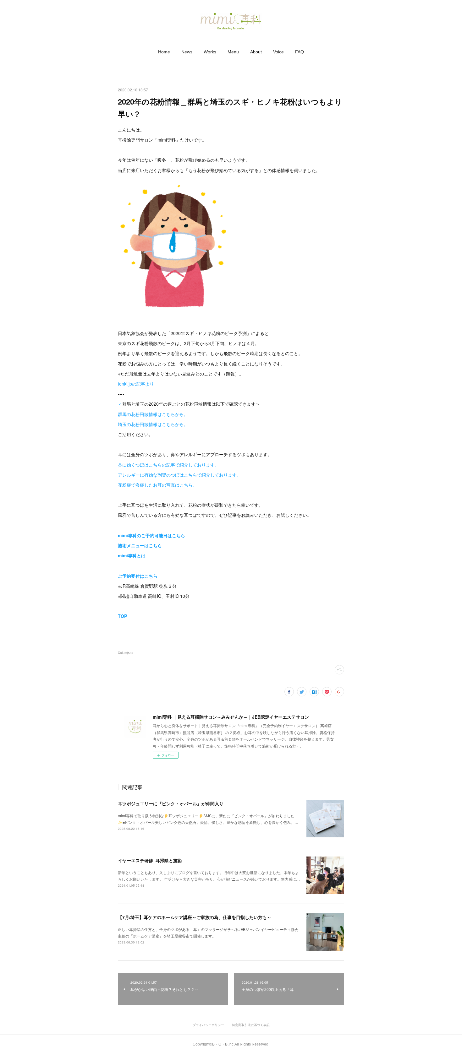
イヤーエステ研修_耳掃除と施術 (150, 860)
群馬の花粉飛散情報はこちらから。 (153, 414)
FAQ (299, 51)
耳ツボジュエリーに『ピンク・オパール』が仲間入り (170, 803)
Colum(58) (125, 653)
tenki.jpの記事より (136, 384)
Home (164, 51)
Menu (233, 51)
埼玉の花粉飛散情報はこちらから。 (153, 424)
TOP (122, 616)
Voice (278, 51)
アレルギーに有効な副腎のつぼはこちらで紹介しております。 (179, 475)
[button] (164, 51)
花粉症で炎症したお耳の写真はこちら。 (157, 485)
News (186, 51)
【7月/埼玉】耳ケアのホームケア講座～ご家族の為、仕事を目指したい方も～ (194, 917)
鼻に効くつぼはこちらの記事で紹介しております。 (168, 465)
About (256, 51)
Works (210, 51)
